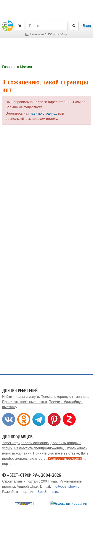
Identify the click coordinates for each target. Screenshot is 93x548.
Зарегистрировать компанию (25, 443)
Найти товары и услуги (20, 397)
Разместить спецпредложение (38, 448)
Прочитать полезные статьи (24, 402)
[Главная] (7, 25)
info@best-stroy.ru (65, 486)
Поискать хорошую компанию (64, 397)
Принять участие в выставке (56, 453)
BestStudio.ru (47, 492)
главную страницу (42, 113)
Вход (87, 26)
